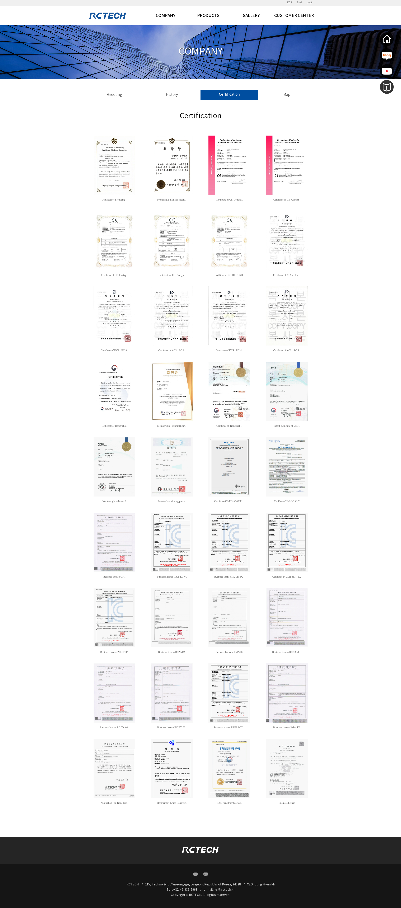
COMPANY (165, 15)
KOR (289, 2)
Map (286, 95)
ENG (299, 2)
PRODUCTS (208, 15)
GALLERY (251, 15)
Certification (229, 95)
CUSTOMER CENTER (294, 15)
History (172, 95)
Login (310, 2)
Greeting (114, 95)
